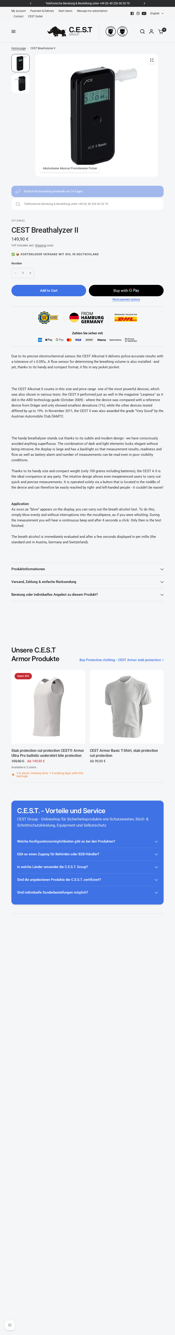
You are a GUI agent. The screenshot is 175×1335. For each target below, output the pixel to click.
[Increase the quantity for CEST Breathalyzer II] (30, 273)
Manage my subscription (92, 11)
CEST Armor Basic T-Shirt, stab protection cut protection (124, 753)
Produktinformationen (28, 569)
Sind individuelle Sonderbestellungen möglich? (52, 892)
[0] (160, 31)
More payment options (126, 299)
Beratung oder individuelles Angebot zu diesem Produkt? (54, 595)
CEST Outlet (35, 16)
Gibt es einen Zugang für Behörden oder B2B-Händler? (58, 854)
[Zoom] (151, 60)
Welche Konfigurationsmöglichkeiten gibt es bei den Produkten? (66, 841)
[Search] (142, 31)
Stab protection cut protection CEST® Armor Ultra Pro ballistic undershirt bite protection (47, 753)
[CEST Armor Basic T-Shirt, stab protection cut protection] (127, 707)
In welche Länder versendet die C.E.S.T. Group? (52, 867)
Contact (18, 16)
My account (18, 11)
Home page (18, 48)
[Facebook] (132, 13)
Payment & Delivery (42, 11)
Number (16, 263)
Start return (65, 11)
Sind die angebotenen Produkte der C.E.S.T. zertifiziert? (59, 880)
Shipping (40, 245)
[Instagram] (138, 13)
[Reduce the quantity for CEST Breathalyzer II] (15, 273)
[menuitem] (19, 11)
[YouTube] (144, 13)
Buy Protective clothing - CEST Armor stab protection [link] (120, 660)
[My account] (151, 31)
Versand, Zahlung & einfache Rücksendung (43, 582)
